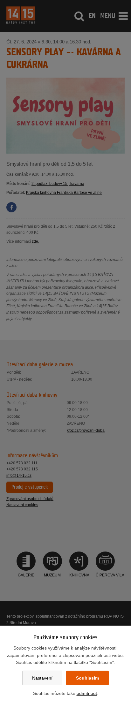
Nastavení (42, 678)
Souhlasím (87, 678)
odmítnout (87, 693)
